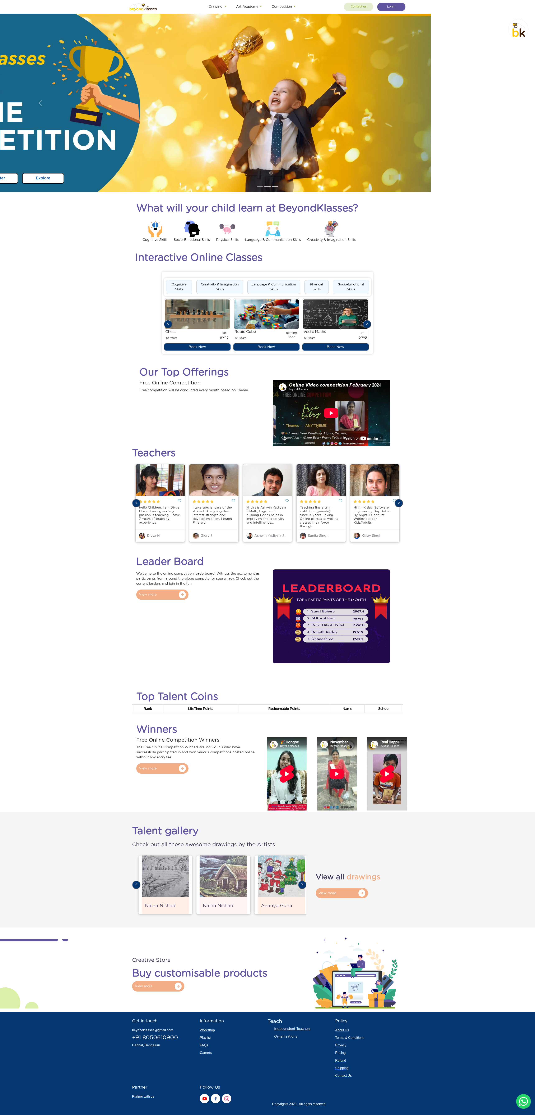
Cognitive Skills (179, 287)
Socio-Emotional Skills (351, 287)
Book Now (197, 347)
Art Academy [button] (247, 6)
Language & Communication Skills (274, 287)
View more (148, 594)
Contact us (359, 6)
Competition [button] (282, 6)
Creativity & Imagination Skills (220, 287)
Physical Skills (316, 287)
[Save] (179, 501)
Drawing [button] (216, 6)
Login (391, 6)
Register (101, 178)
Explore (147, 178)
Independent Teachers (292, 1028)
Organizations (285, 1036)
